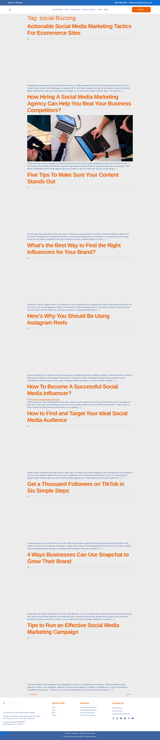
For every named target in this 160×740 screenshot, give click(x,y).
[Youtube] (133, 718)
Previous (32, 694)
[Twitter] (121, 718)
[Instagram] (129, 718)
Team (100, 9)
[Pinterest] (125, 718)
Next (129, 694)
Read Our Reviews (15, 3)
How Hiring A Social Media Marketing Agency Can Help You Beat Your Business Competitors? (79, 103)
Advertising (75, 9)
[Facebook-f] (113, 718)
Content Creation (88, 9)
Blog (106, 9)
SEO (67, 9)
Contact (140, 9)
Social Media (57, 9)
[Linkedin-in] (117, 718)
